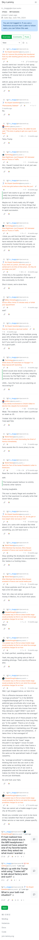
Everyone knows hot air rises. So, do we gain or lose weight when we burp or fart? (19, 518)
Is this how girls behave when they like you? (17, 186)
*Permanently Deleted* (10, 105)
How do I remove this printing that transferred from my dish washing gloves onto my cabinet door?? (18, 56)
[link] (7, 61)
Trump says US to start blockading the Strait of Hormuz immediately (19, 440)
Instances (5, 923)
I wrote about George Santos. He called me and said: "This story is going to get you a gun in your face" (19, 131)
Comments (17, 37)
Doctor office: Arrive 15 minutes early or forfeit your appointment (18, 303)
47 (4, 900)
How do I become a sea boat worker (15, 329)
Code (4, 932)
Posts (27, 37)
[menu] (35, 2)
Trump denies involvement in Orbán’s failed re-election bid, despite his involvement (18, 405)
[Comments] (34, 839)
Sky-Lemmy (8, 2)
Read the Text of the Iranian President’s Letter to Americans (19, 466)
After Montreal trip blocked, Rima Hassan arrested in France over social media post (16, 549)
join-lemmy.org (8, 936)
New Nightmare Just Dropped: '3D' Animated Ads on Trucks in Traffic (18, 158)
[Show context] (4, 61)
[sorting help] (23, 43)
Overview (6, 37)
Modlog (5, 919)
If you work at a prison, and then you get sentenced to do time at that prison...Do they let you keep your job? (19, 267)
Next (5, 908)
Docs (4, 927)
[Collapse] (4, 49)
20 (4, 856)
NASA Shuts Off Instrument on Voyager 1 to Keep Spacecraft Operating (17, 364)
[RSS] (27, 43)
